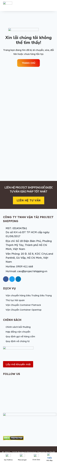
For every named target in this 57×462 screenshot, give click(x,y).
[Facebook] (6, 279)
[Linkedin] (18, 279)
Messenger (22, 460)
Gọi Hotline (8, 460)
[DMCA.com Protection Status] (13, 438)
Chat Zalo (36, 460)
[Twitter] (12, 279)
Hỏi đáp (49, 460)
